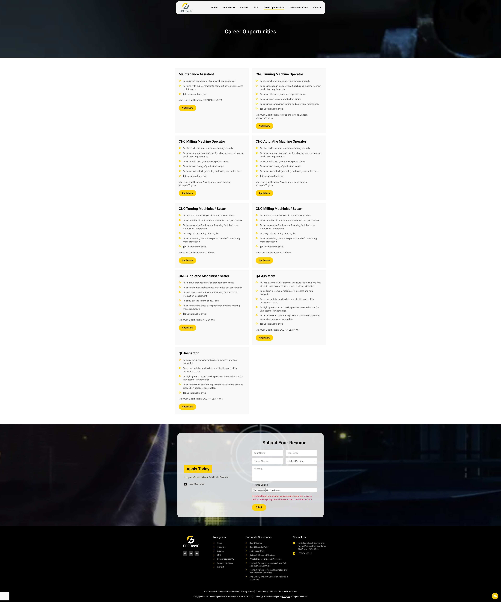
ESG (256, 7)
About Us (227, 7)
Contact (317, 7)
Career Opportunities (274, 7)
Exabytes (286, 596)
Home (214, 7)
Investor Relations (299, 7)
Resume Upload (260, 484)
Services (244, 7)
